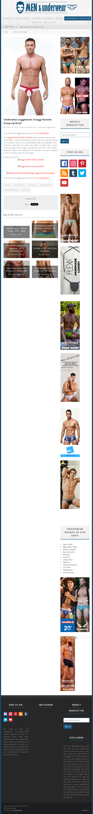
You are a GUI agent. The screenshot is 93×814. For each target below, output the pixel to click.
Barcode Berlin (68, 552)
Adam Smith (67, 544)
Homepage (8, 18)
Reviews (59, 18)
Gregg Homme (46, 185)
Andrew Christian (69, 549)
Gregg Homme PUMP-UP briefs (19, 137)
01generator (18, 810)
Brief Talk (37, 22)
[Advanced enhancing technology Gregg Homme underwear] (31, 173)
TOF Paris (67, 567)
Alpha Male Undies (70, 547)
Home (6, 32)
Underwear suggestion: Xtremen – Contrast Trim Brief (45, 228)
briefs (7, 185)
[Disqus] (31, 314)
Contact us (85, 810)
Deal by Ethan (43, 133)
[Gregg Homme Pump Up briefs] (31, 159)
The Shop (51, 22)
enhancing (32, 185)
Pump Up (25, 190)
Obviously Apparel (70, 565)
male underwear (11, 190)
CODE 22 (66, 557)
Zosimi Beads (68, 572)
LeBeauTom (68, 560)
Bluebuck (66, 554)
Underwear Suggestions (77, 18)
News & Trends (23, 18)
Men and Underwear (29, 127)
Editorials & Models (43, 18)
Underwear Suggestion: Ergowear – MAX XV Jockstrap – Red (17, 248)
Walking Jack (68, 570)
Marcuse (66, 562)
